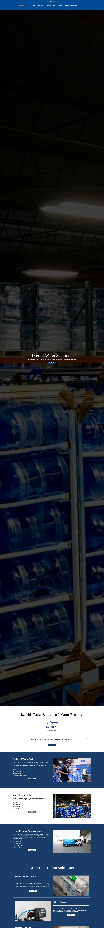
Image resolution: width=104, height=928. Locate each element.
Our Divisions (40, 5)
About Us (49, 5)
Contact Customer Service (71, 5)
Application (60, 5)
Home (34, 5)
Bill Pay (54, 5)
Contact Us (52, 362)
